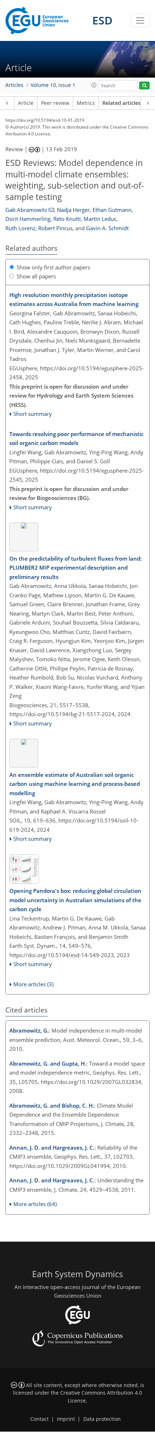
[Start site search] (144, 86)
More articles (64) (35, 1203)
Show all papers (36, 276)
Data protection (102, 1419)
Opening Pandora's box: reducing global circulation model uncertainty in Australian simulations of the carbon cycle (75, 900)
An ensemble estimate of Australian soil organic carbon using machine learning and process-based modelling (74, 784)
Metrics (86, 103)
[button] (94, 85)
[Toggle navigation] (140, 20)
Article (26, 103)
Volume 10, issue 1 (53, 85)
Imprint (66, 1419)
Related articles (121, 103)
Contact (39, 1419)
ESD (102, 20)
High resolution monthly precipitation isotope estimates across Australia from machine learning (73, 299)
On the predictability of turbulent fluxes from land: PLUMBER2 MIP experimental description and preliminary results (75, 567)
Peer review (55, 103)
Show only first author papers (53, 267)
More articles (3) (33, 984)
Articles (14, 85)
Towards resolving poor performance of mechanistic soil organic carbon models (76, 438)
